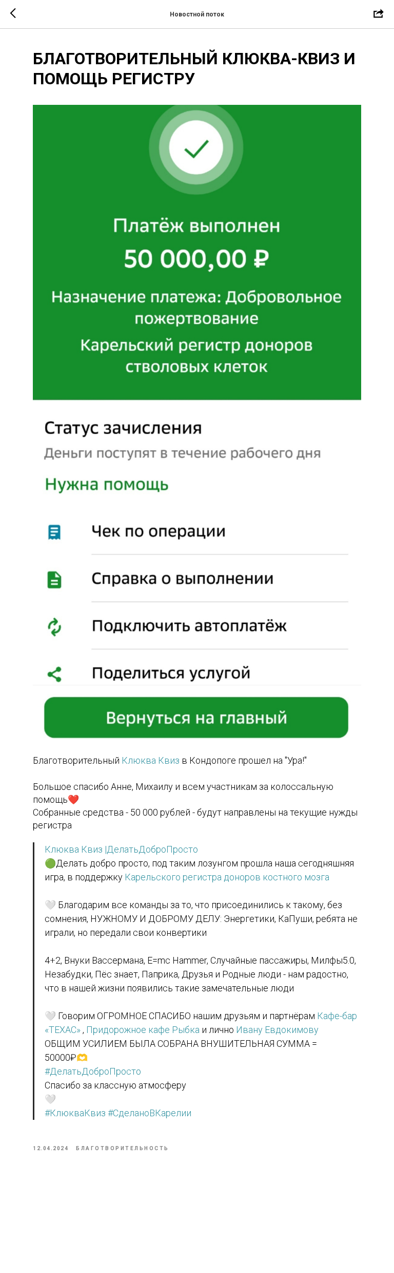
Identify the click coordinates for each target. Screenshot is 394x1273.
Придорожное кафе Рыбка (143, 1029)
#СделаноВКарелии (149, 1113)
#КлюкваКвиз (75, 1113)
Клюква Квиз (151, 760)
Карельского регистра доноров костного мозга (227, 877)
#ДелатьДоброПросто (93, 1071)
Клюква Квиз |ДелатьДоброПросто (121, 849)
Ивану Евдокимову (277, 1029)
